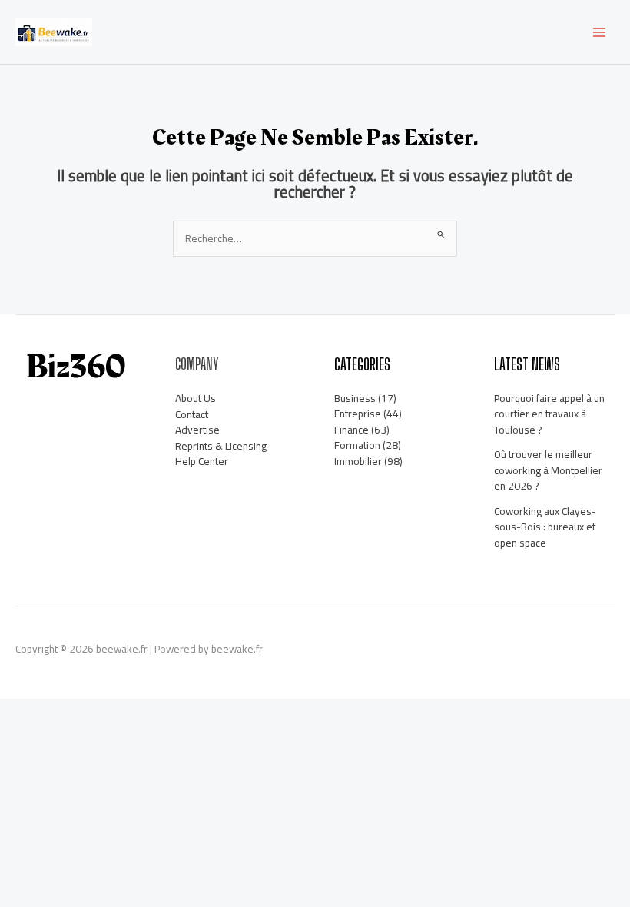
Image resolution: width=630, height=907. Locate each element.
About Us (195, 398)
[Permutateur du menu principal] (599, 32)
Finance (351, 430)
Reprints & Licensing (221, 446)
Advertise (197, 430)
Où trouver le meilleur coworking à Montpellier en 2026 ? (548, 470)
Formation (357, 445)
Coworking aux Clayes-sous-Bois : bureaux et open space (545, 527)
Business (355, 398)
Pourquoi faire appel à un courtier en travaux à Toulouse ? (549, 414)
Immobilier (358, 461)
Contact (191, 414)
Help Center (201, 461)
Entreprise (357, 414)
